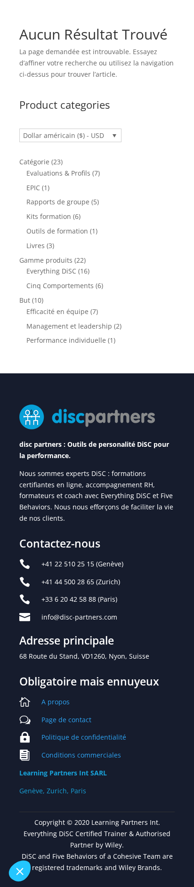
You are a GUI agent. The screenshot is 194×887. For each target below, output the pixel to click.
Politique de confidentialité (83, 737)
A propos (55, 701)
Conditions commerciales (81, 754)
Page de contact (66, 719)
